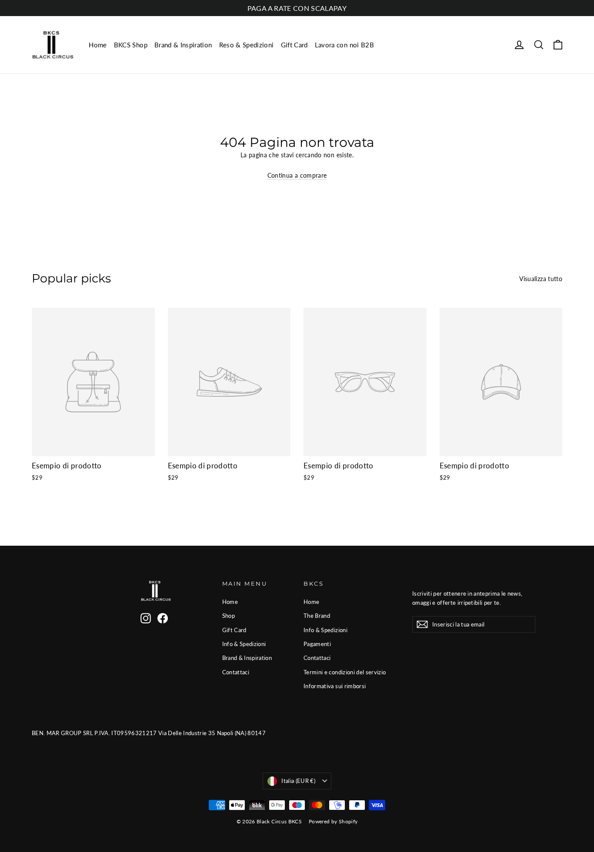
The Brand (317, 615)
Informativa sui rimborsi (335, 686)
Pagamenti (317, 643)
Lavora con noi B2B (344, 45)
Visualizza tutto (540, 278)
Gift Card (294, 45)
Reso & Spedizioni (246, 45)
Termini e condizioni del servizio (345, 672)
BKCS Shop (130, 45)
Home (98, 45)
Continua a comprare (297, 175)
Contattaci (236, 672)
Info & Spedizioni (244, 643)
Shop (228, 615)
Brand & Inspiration (183, 45)
